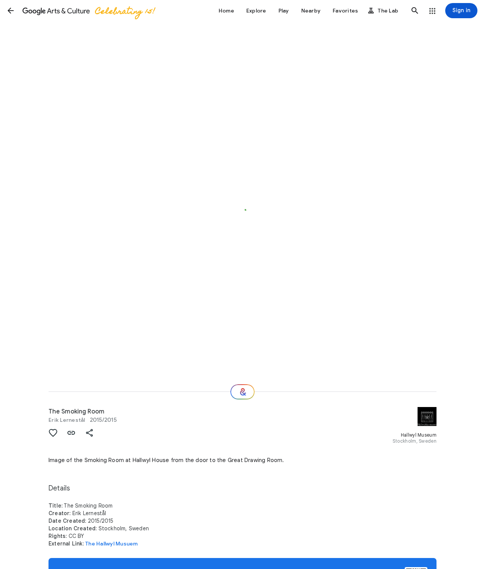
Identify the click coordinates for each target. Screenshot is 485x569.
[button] (11, 11)
